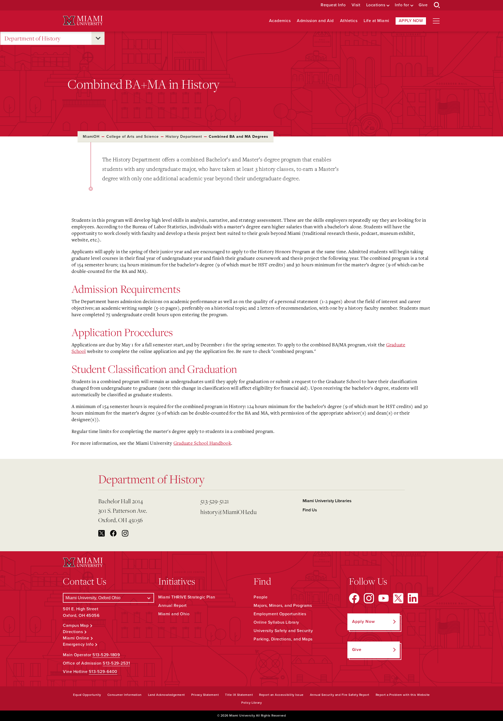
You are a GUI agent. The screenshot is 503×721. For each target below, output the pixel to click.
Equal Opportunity (87, 695)
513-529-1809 (106, 655)
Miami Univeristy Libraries (327, 500)
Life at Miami (376, 20)
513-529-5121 (214, 501)
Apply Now (411, 20)
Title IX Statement (239, 695)
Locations (375, 5)
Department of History (32, 38)
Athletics (349, 20)
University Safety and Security (283, 630)
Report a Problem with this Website (403, 695)
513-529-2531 (116, 663)
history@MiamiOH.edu (228, 512)
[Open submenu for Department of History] (98, 38)
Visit (356, 5)
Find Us (310, 510)
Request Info (333, 5)
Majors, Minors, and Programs (283, 605)
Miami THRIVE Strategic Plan (186, 597)
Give (423, 5)
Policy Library (251, 702)
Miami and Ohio (173, 614)
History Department (184, 136)
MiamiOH (91, 136)
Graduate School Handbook (202, 443)
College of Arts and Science (132, 136)
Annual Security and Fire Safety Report (339, 695)
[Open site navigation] (436, 21)
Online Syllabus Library (276, 622)
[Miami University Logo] (83, 20)
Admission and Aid (315, 20)
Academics (280, 20)
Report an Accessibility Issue (281, 695)
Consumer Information (124, 695)
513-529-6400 (103, 671)
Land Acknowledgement (166, 695)
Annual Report (172, 605)
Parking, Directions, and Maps (283, 639)
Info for (402, 5)
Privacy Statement (205, 695)
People (260, 597)
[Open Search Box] (437, 5)
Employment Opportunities (280, 614)
